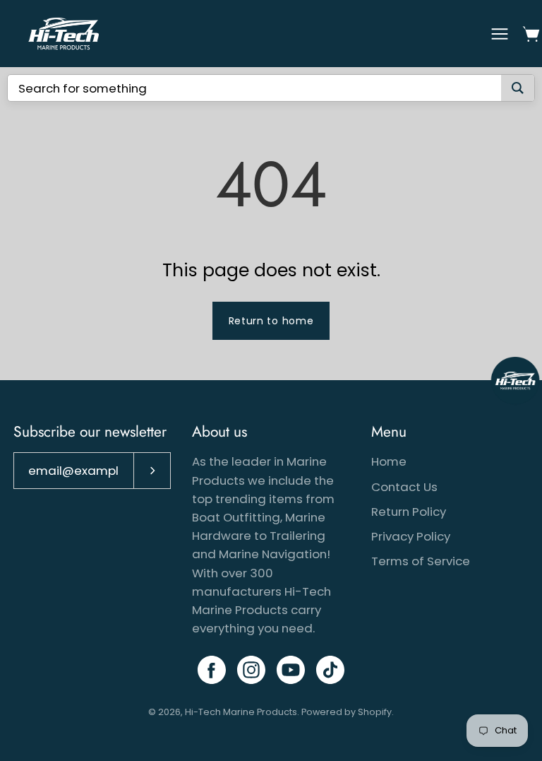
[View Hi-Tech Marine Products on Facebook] (212, 670)
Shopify (375, 712)
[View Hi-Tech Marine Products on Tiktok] (330, 670)
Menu (388, 432)
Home (388, 461)
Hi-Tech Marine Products (241, 712)
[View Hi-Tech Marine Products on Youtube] (291, 670)
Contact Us (404, 486)
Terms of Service (420, 561)
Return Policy (408, 511)
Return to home (271, 321)
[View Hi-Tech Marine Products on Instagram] (251, 670)
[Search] (517, 88)
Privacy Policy (410, 536)
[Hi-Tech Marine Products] (63, 34)
